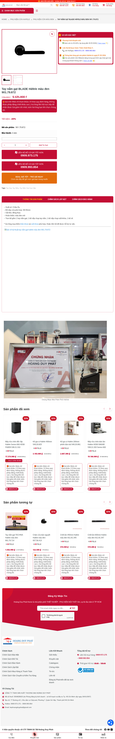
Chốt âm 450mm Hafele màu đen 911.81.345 (69, 536)
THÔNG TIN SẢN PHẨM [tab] (32, 199)
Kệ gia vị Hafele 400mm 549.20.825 (42, 443)
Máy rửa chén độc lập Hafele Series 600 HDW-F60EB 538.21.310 (15, 444)
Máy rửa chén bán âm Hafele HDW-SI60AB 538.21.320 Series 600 (97, 444)
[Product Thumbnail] (52, 34)
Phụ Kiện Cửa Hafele (20, 19)
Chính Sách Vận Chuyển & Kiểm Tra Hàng (19, 676)
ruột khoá (35, 224)
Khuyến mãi (54, 659)
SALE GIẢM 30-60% (15, 461)
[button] (104, 409)
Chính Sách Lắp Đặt (10, 667)
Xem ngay (101, 43)
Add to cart (43, 145)
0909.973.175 (79, 51)
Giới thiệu (53, 655)
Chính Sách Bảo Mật (10, 655)
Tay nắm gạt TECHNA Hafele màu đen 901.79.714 (14, 537)
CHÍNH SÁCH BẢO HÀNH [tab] (82, 199)
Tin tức (52, 671)
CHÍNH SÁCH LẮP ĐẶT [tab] (57, 199)
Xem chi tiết (88, 61)
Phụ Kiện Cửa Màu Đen (43, 19)
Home (4, 19)
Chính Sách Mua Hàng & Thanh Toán (17, 671)
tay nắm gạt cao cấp (28, 188)
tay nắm (15, 188)
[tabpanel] (57, 257)
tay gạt (9, 188)
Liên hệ (52, 676)
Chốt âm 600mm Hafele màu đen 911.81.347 (97, 536)
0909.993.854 (90, 51)
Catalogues (53, 663)
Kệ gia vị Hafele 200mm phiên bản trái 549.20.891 (70, 443)
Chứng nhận (54, 667)
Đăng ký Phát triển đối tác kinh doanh (61, 681)
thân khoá (24, 224)
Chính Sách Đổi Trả (10, 659)
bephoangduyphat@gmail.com (21, 707)
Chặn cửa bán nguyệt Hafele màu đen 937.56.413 (41, 537)
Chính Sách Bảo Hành (11, 663)
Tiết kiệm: (6, 119)
